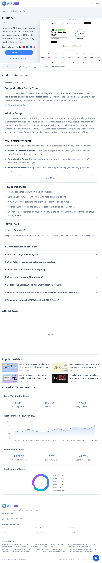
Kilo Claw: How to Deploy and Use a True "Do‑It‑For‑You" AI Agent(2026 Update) (16, 550)
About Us (61, 559)
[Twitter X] (3, 518)
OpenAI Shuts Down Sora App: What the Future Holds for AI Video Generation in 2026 (50, 550)
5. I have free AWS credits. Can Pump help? (25, 269)
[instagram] (34, 47)
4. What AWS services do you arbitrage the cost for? (30, 262)
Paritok (4, 533)
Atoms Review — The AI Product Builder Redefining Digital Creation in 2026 (82, 545)
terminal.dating (40, 533)
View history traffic (16, 105)
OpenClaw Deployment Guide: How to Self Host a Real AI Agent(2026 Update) (82, 550)
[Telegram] (12, 518)
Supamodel (72, 533)
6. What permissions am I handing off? (24, 277)
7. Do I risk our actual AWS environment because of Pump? (34, 284)
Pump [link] (25, 11)
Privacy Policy (70, 559)
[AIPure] (10, 3)
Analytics (26, 66)
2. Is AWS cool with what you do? (21, 246)
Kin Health (38, 528)
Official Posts (42, 66)
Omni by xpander (8, 528)
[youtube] (24, 47)
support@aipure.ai (8, 513)
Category (15, 11)
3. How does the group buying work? (23, 254)
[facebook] (27, 47)
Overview (11, 66)
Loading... (51, 334)
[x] (17, 47)
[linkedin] (30, 47)
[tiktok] (20, 47)
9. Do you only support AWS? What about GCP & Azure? (32, 300)
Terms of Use (81, 559)
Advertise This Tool (20, 58)
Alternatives (60, 66)
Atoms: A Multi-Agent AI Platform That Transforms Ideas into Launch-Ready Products (18, 545)
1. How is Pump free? (15, 230)
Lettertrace (72, 528)
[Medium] (16, 518)
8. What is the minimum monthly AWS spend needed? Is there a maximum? (42, 292)
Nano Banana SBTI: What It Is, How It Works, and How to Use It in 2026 (50, 545)
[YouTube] (7, 518)
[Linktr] (21, 518)
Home (4, 11)
